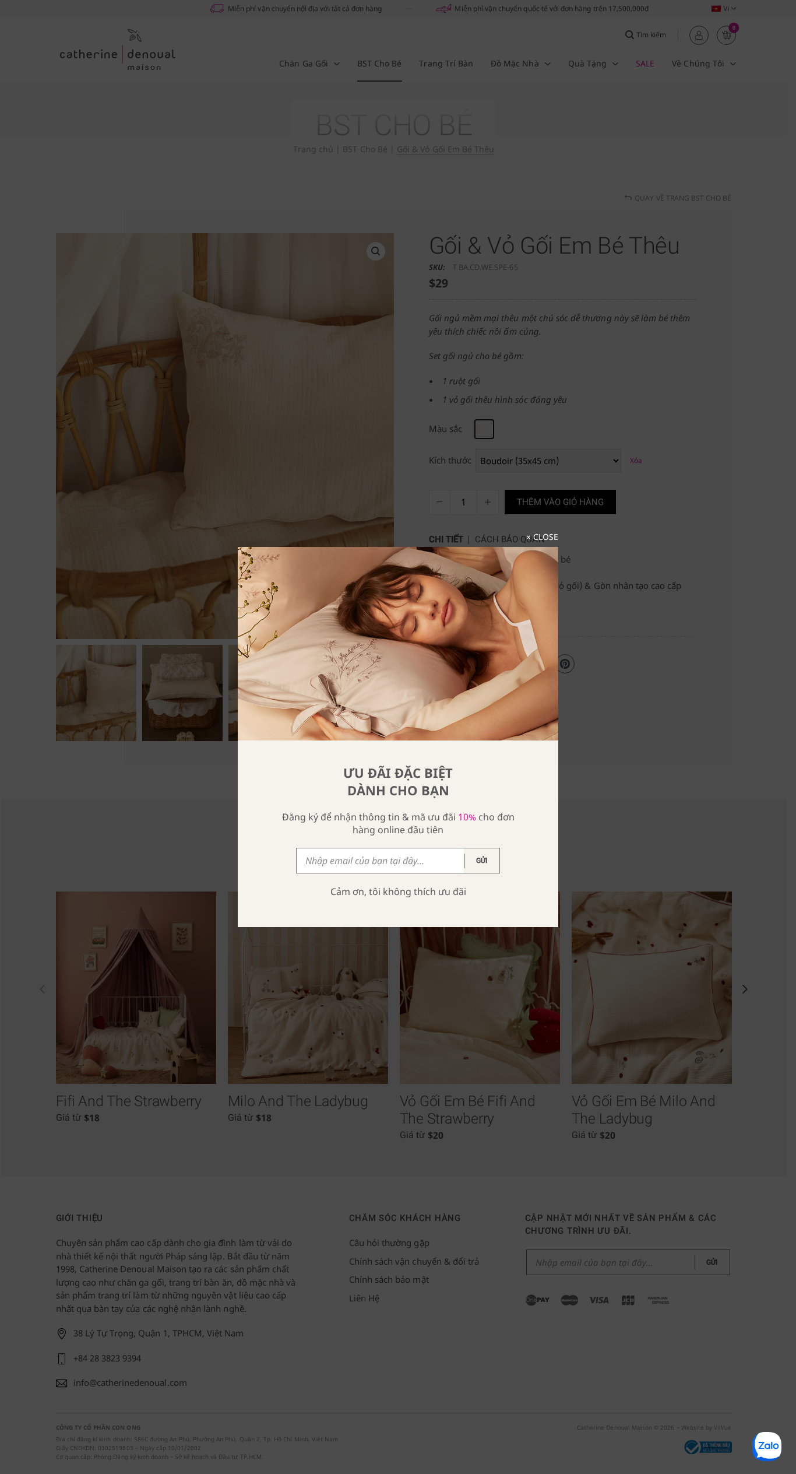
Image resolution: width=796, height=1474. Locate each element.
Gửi (482, 861)
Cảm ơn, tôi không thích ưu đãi (398, 891)
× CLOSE (542, 536)
